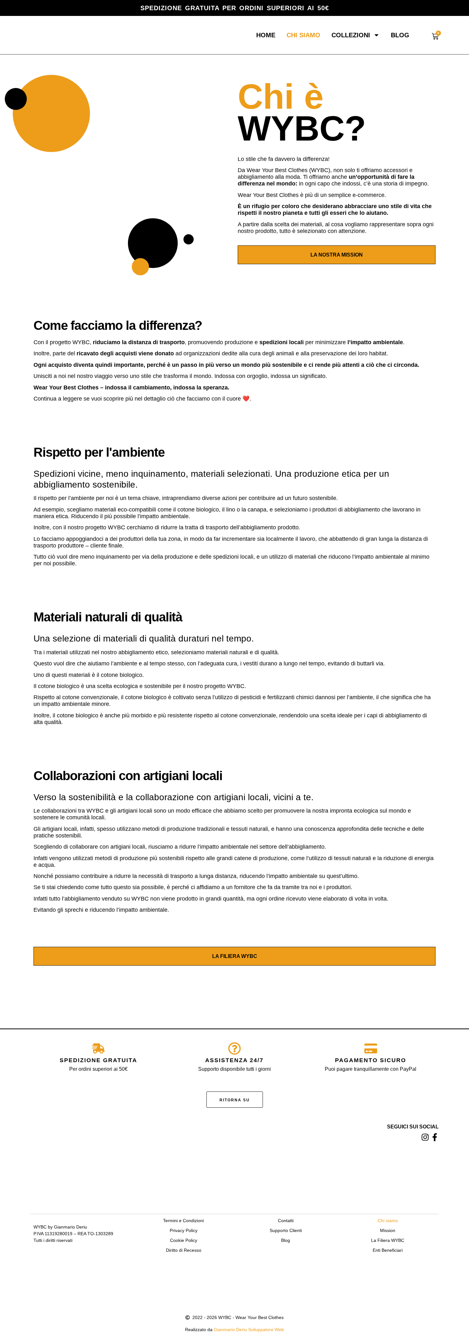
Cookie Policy (183, 1240)
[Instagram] (425, 1137)
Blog (400, 35)
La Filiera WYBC (387, 1240)
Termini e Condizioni (183, 1220)
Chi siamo (303, 35)
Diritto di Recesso (183, 1250)
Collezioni (350, 35)
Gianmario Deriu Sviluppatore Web (249, 1329)
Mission (387, 1230)
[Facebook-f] (435, 1137)
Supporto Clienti (286, 1230)
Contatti (286, 1220)
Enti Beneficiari (388, 1250)
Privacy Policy (183, 1230)
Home (265, 35)
